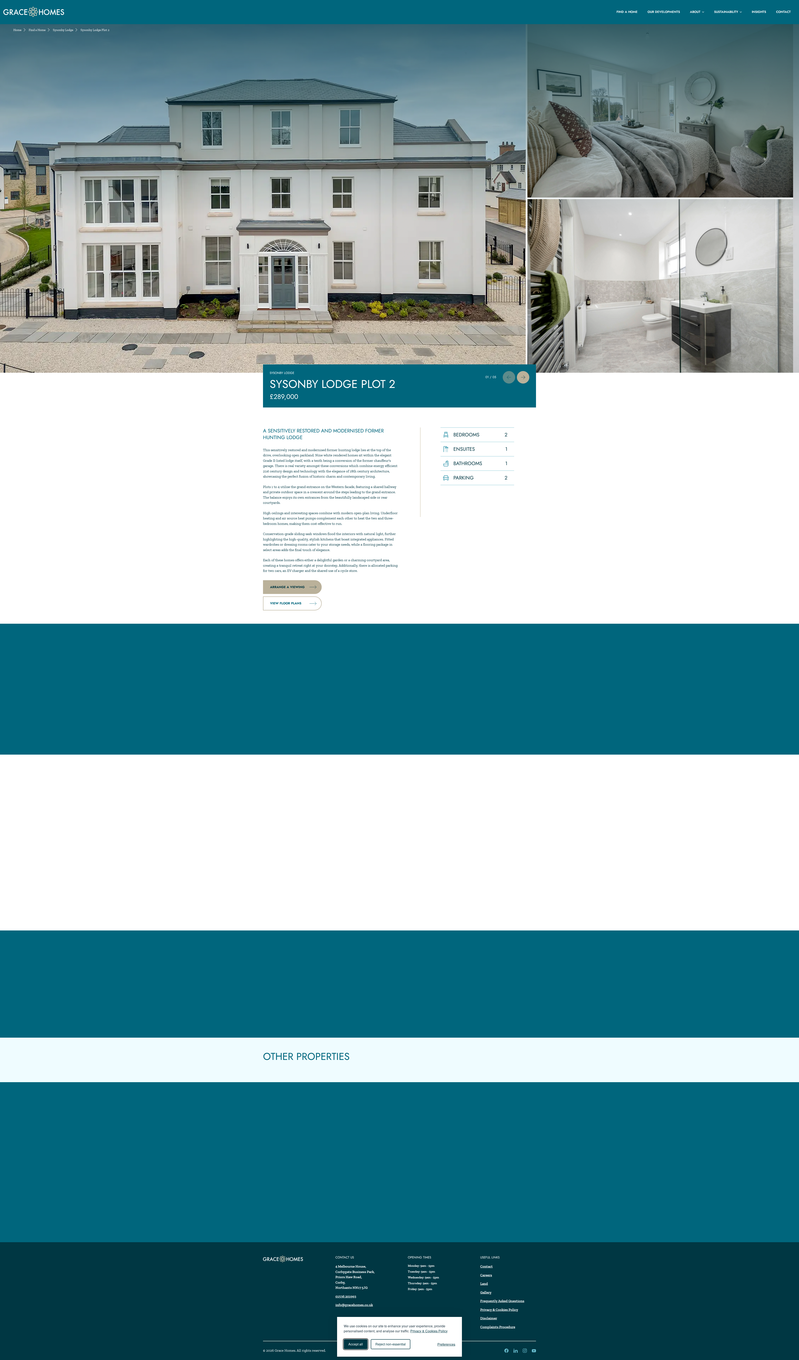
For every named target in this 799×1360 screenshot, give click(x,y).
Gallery (485, 1292)
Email (274, 1176)
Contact (783, 12)
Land (484, 1284)
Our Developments (664, 12)
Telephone (278, 1186)
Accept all (355, 1344)
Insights (759, 12)
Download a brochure (290, 1017)
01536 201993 (345, 1296)
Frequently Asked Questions (502, 1301)
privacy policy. (376, 1233)
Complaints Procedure (497, 1327)
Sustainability (726, 12)
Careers (486, 1275)
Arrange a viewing (287, 587)
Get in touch (281, 1001)
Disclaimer (488, 1318)
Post (273, 1196)
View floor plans (285, 603)
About (695, 12)
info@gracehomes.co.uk (354, 1305)
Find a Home (627, 12)
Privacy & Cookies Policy (429, 1331)
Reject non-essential (390, 1344)
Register (277, 1216)
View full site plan (287, 910)
